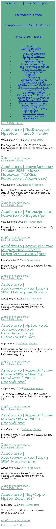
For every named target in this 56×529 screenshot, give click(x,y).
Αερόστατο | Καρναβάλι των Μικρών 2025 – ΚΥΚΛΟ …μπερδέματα (27, 419)
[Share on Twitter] (2, 155)
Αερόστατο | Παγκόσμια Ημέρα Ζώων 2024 (23, 497)
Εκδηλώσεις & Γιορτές (34, 108)
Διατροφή (34, 77)
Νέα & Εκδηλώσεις (34, 113)
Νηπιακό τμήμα (33, 72)
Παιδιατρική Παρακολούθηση (33, 85)
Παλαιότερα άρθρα (13, 525)
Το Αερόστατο (34, 51)
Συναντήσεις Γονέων (34, 105)
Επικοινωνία (31, 118)
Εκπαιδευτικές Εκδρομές (34, 100)
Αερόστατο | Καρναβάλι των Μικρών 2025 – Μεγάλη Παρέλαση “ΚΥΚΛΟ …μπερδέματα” (27, 376)
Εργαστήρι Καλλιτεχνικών (33, 87)
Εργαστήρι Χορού (34, 93)
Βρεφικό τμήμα (34, 61)
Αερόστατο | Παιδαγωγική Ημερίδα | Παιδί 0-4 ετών (25, 132)
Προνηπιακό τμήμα (34, 69)
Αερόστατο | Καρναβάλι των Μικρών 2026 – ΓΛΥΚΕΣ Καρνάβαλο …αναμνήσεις (27, 250)
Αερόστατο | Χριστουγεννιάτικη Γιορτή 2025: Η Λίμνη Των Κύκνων (24, 288)
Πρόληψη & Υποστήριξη (33, 103)
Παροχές (30, 74)
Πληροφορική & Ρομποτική (33, 95)
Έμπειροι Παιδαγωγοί (34, 80)
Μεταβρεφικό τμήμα (33, 64)
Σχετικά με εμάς (31, 48)
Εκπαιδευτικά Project (34, 116)
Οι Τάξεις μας (31, 59)
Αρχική (31, 46)
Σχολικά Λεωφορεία (34, 82)
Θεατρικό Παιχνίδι (34, 90)
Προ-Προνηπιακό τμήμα (34, 67)
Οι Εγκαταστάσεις (34, 54)
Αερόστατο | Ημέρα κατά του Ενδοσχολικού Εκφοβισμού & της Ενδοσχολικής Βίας (24, 331)
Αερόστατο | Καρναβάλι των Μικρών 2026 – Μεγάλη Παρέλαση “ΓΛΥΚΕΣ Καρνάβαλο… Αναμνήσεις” (27, 172)
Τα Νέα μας (31, 111)
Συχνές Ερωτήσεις (34, 56)
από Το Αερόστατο (34, 140)
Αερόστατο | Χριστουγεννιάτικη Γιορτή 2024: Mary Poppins (24, 457)
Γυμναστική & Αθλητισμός (33, 98)
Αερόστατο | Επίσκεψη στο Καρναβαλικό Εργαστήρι (26, 214)
